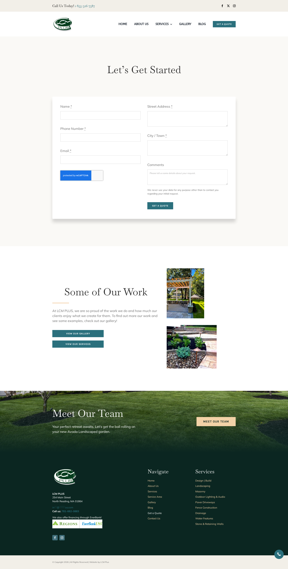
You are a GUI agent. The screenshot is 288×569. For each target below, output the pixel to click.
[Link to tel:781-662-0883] (279, 554)
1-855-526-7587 (85, 6)
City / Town (157, 136)
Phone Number (73, 128)
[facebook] (222, 5)
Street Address (159, 106)
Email (65, 151)
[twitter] (228, 5)
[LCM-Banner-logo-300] (62, 18)
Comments (155, 165)
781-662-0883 (70, 511)
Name (66, 106)
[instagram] (234, 5)
